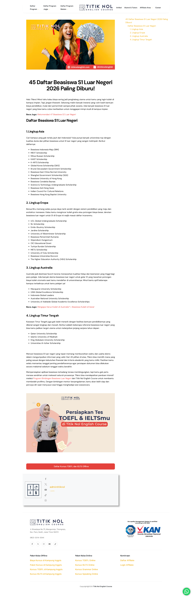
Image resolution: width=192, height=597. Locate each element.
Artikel (119, 8)
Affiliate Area (145, 8)
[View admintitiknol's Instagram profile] (46, 500)
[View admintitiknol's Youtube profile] (46, 490)
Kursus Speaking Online (86, 574)
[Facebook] (32, 544)
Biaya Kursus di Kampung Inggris (45, 560)
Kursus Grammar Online (86, 569)
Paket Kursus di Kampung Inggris (46, 565)
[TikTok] (55, 544)
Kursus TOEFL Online (85, 560)
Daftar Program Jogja (49, 7)
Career (158, 8)
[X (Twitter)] (38, 544)
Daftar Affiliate (127, 560)
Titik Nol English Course (102, 586)
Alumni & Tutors (130, 8)
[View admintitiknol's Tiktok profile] (46, 495)
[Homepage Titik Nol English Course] (96, 7)
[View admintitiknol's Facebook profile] (46, 479)
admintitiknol (57, 487)
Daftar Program (33, 7)
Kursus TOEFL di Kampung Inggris (46, 569)
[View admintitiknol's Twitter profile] (46, 484)
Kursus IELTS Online (84, 565)
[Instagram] (44, 544)
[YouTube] (49, 544)
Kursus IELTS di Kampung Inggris (46, 574)
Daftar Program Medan (67, 7)
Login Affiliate (127, 565)
